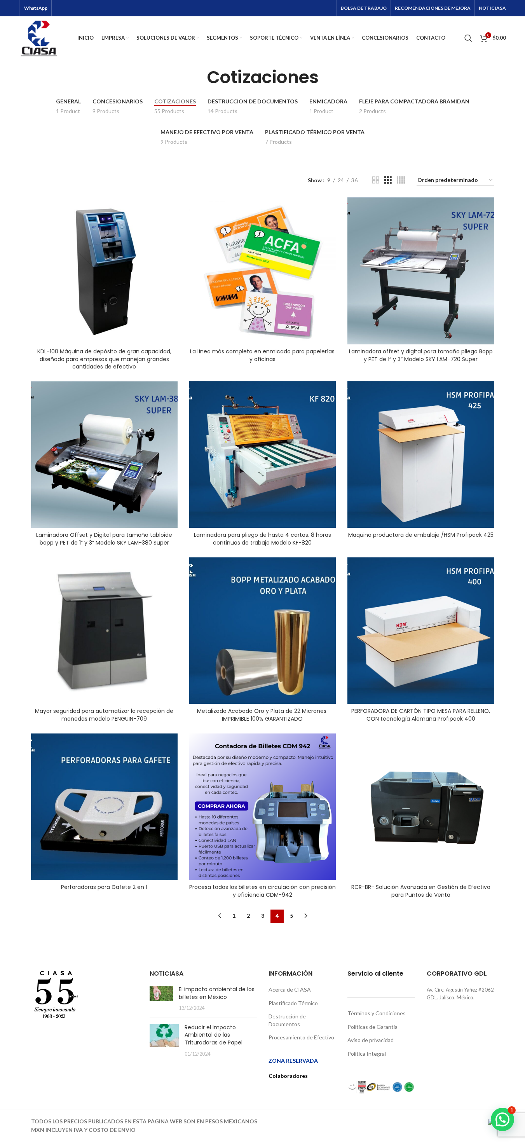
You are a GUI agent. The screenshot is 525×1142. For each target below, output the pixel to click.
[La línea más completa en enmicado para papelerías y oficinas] (262, 270)
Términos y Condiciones (376, 1013)
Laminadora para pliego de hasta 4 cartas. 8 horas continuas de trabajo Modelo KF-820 (262, 539)
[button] (502, 1119)
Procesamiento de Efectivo (301, 1037)
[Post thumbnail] (161, 999)
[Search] (468, 38)
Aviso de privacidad (370, 1040)
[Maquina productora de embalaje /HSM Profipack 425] (420, 454)
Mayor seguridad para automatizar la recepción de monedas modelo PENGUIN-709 (104, 715)
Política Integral (366, 1053)
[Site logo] (39, 37)
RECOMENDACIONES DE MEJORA (433, 8)
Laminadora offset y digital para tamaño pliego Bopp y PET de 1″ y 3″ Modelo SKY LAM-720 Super (421, 355)
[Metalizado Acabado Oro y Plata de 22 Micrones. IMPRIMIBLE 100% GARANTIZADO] (262, 630)
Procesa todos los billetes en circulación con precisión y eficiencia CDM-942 (262, 891)
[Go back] (197, 77)
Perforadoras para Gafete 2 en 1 (104, 887)
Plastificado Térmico (293, 1003)
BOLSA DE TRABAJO (364, 8)
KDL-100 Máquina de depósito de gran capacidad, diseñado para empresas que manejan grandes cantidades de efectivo (104, 358)
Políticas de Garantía (372, 1026)
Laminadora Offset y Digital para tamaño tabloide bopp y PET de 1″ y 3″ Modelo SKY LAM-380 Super (104, 539)
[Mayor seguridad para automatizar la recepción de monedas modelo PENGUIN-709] (104, 630)
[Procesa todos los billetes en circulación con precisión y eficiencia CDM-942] (262, 806)
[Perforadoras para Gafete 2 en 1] (104, 806)
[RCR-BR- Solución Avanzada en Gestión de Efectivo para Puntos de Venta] (420, 806)
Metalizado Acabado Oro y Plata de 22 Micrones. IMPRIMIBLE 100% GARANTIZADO (262, 715)
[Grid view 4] (401, 180)
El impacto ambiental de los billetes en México (217, 993)
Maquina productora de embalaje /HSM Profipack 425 (421, 535)
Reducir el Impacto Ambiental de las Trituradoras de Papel (213, 1034)
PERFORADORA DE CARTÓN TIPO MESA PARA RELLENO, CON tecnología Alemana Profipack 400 (420, 715)
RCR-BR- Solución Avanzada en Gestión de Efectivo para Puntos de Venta (420, 891)
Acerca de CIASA (290, 989)
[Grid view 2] (375, 180)
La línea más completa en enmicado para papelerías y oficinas (262, 355)
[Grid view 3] (388, 180)
